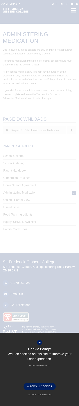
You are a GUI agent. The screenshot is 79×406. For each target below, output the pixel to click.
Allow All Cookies (39, 386)
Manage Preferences (40, 395)
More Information (39, 365)
